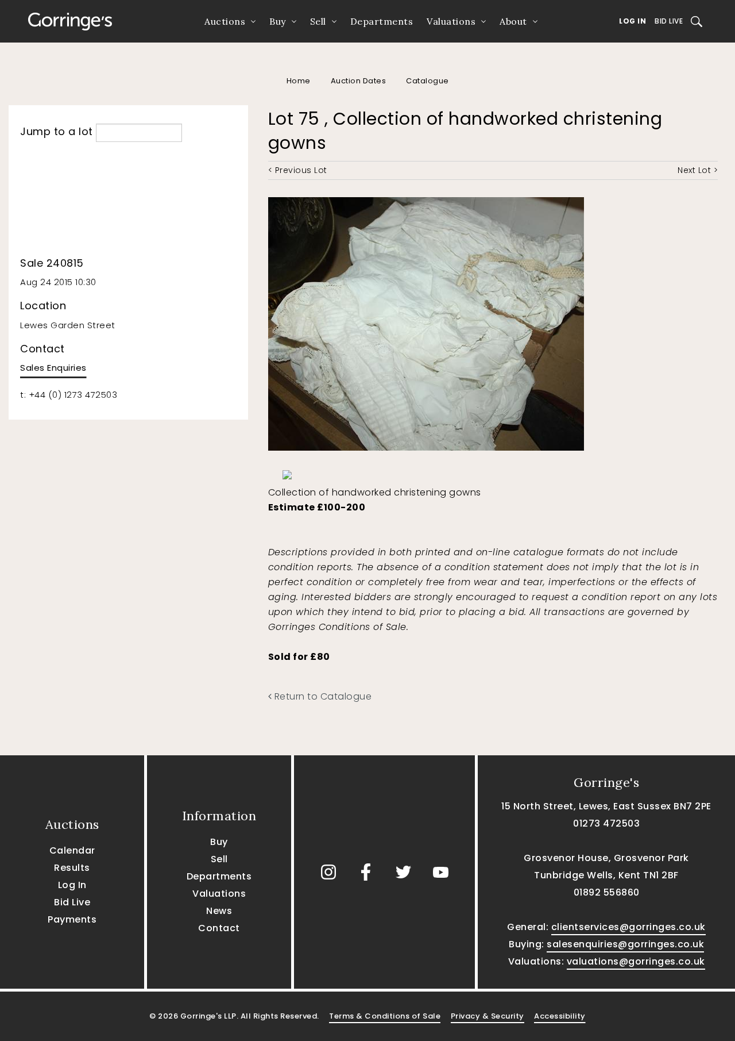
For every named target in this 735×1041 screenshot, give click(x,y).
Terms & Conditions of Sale (384, 1016)
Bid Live (669, 21)
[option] (326, 471)
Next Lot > (698, 170)
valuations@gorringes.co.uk (636, 961)
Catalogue (427, 80)
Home (299, 80)
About (513, 21)
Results (72, 867)
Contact (219, 928)
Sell (318, 21)
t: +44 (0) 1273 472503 (68, 395)
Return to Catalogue (322, 696)
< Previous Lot (297, 170)
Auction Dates (358, 80)
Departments (381, 21)
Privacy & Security (487, 1016)
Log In (632, 21)
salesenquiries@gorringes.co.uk (625, 944)
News (219, 910)
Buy (277, 21)
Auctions (224, 21)
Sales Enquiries (53, 368)
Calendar (72, 850)
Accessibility (560, 1016)
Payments (72, 919)
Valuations (451, 21)
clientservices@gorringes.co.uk (628, 927)
